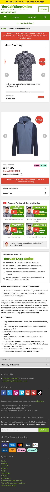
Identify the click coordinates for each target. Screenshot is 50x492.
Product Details (10, 188)
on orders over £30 (22, 262)
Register (4, 463)
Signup (43, 430)
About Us (7, 193)
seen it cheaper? (21, 269)
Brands (32, 17)
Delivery (4, 468)
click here (39, 401)
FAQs (3, 471)
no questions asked (24, 265)
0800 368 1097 (8, 12)
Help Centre (6, 478)
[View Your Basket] (43, 9)
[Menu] (5, 17)
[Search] (45, 17)
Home (16, 17)
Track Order (5, 473)
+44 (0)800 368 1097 (10, 378)
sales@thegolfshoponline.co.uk (15, 381)
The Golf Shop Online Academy (13, 483)
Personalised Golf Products (11, 481)
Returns (4, 476)
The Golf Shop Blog (8, 485)
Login (3, 461)
